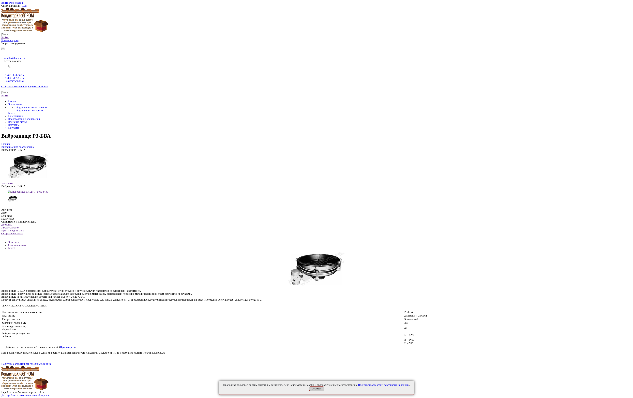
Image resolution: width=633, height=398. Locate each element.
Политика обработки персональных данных (26, 363)
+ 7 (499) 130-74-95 (13, 75)
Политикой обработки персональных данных (383, 385)
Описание (13, 242)
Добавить (6, 224)
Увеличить (7, 183)
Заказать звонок (15, 81)
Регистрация (16, 2)
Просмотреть (67, 347)
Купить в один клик (12, 232)
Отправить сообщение (14, 86)
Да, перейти (8, 395)
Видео (11, 248)
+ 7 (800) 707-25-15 (13, 78)
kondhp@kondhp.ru (14, 58)
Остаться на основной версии (32, 395)
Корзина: (9, 40)
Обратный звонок (38, 86)
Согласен (316, 388)
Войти (5, 2)
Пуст (24, 5)
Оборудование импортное (29, 110)
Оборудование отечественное (31, 107)
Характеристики (17, 245)
